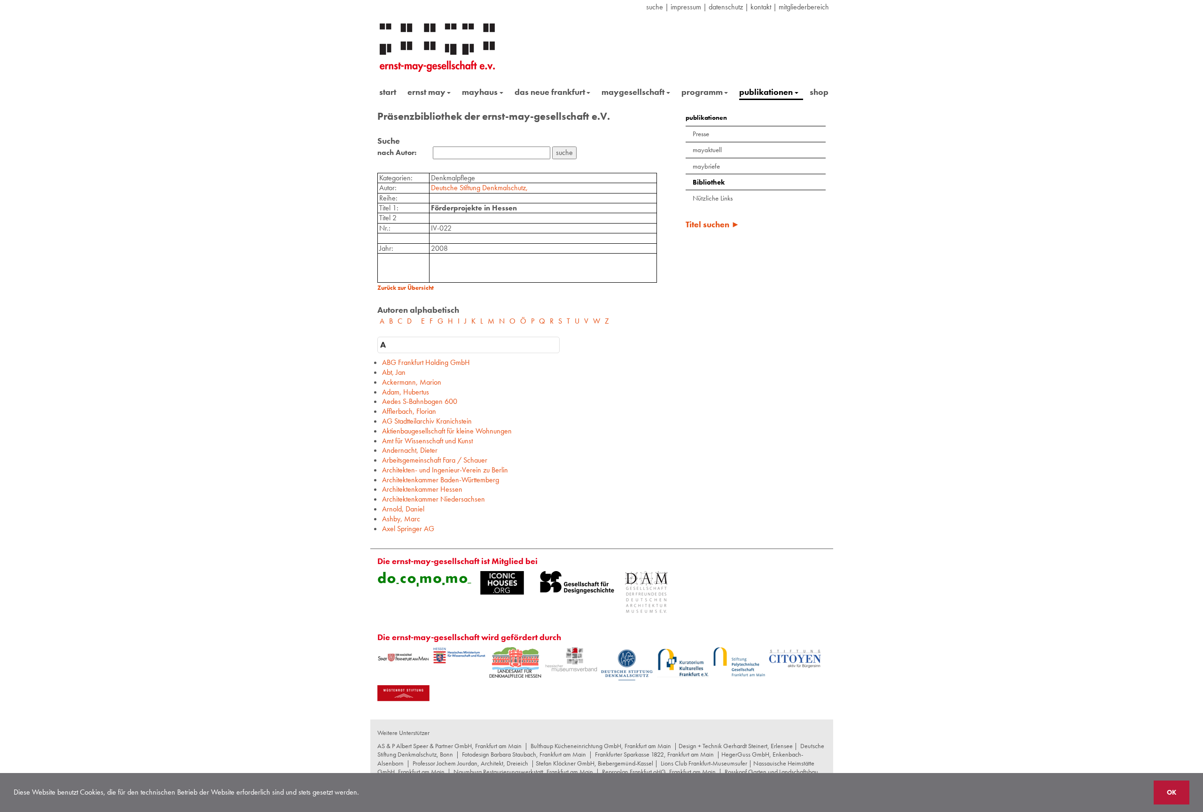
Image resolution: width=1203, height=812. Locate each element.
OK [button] (1171, 792)
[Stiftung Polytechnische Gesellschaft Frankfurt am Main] (739, 661)
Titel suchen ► (713, 224)
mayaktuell (707, 150)
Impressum (686, 7)
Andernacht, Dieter (409, 450)
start (387, 91)
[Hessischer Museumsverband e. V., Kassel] (571, 659)
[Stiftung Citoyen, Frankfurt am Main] (795, 657)
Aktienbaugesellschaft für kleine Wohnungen (447, 431)
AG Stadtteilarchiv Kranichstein (427, 421)
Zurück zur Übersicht (405, 288)
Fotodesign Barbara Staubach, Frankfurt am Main (524, 754)
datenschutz (726, 7)
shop (819, 91)
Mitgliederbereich (804, 7)
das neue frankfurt (550, 91)
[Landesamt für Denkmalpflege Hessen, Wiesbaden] (515, 662)
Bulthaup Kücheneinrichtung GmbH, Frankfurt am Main (601, 746)
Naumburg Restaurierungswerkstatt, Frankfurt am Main (523, 771)
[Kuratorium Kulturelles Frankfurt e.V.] (683, 662)
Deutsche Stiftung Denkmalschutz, (479, 188)
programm (702, 91)
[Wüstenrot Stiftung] (403, 693)
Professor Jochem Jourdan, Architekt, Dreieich (470, 763)
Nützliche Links (713, 198)
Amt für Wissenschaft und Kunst (427, 441)
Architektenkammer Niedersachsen (433, 499)
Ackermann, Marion (411, 382)
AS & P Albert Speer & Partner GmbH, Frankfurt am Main (449, 746)
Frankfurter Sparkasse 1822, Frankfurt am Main (654, 754)
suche (654, 7)
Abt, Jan (394, 372)
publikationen (766, 91)
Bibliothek (709, 182)
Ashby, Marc (401, 519)
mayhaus (480, 91)
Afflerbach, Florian (409, 411)
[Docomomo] (424, 579)
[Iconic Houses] (502, 583)
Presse (701, 134)
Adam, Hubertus (405, 392)
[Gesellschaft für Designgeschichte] (577, 582)
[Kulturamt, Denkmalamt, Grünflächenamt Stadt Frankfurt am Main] (403, 657)
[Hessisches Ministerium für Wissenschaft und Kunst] (459, 655)
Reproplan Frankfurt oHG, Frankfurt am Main (659, 771)
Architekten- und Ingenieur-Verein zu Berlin (445, 470)
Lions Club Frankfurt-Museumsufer (704, 763)
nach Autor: (396, 152)
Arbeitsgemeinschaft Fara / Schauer (434, 460)
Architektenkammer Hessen (422, 489)
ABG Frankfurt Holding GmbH (426, 362)
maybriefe (706, 166)
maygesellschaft (633, 91)
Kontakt (760, 7)
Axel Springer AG (408, 529)
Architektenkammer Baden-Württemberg (440, 480)
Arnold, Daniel (403, 509)
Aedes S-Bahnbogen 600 (419, 401)
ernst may (426, 91)
